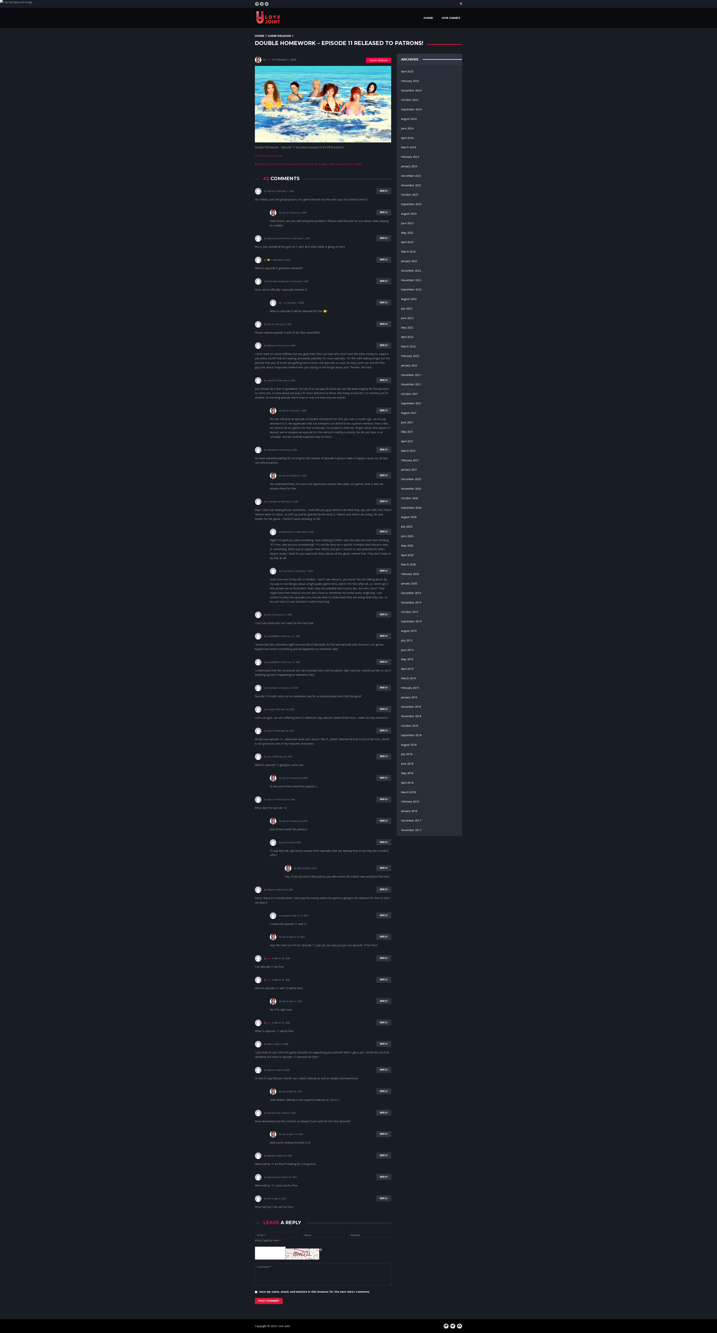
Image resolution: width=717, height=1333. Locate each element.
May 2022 (407, 327)
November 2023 (411, 185)
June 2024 (407, 128)
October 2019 (409, 612)
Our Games (451, 18)
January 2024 (409, 166)
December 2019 (411, 593)
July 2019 (406, 640)
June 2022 (407, 318)
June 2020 (407, 536)
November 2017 (411, 830)
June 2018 (407, 763)
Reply (384, 190)
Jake (269, 958)
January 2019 (409, 697)
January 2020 (409, 583)
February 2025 (410, 81)
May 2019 (407, 659)
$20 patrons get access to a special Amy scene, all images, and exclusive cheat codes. (308, 164)
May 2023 (407, 232)
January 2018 (409, 811)
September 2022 (411, 289)
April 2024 (407, 138)
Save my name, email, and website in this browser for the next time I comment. (314, 1291)
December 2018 (411, 706)
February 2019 (410, 688)
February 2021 (410, 460)
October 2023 (409, 194)
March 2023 (408, 251)
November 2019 (411, 602)
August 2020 (409, 517)
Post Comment (268, 1300)
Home (428, 18)
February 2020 (410, 574)
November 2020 (411, 488)
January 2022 (409, 365)
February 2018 (410, 801)
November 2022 (411, 280)
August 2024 (409, 119)
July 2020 (406, 526)
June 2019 (407, 650)
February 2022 (410, 356)
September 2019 (411, 621)
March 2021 (408, 450)
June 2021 (407, 422)
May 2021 (407, 431)
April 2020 (407, 555)
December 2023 (411, 176)
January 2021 (409, 469)
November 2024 (411, 90)
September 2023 (411, 204)
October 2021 (409, 394)
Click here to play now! (269, 155)
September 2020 (411, 507)
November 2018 (411, 716)
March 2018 (408, 792)
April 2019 (407, 669)
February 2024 (410, 156)
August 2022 (409, 299)
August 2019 (409, 631)
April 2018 (407, 782)
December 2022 (411, 270)
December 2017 (411, 820)
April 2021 (407, 441)
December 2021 (411, 375)
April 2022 (407, 337)
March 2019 (408, 678)
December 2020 (411, 479)
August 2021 (409, 413)
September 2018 (411, 735)
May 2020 (407, 545)
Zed (269, 59)
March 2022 (408, 346)
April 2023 (407, 242)
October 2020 (409, 498)
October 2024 (409, 100)
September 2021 (411, 403)
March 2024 (408, 147)
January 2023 (409, 261)
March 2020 (408, 564)
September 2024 (411, 109)
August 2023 (409, 213)
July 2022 (406, 308)
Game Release (279, 36)
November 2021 (411, 384)
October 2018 (409, 725)
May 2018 (407, 773)
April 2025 (407, 71)
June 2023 (407, 223)
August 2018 (409, 744)
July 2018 (406, 754)
